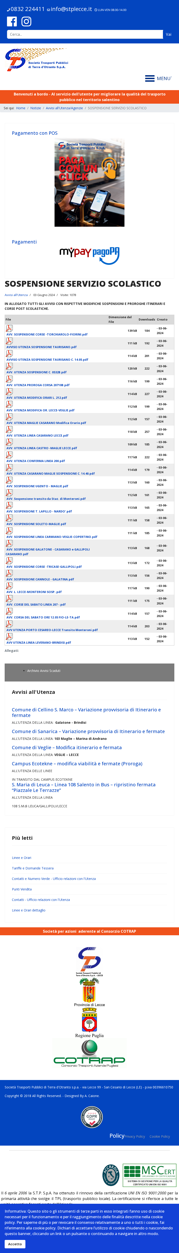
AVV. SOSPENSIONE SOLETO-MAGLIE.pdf (36, 524)
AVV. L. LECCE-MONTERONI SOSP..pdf (34, 592)
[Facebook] (12, 21)
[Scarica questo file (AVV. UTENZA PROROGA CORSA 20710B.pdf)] (56, 381)
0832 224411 (28, 9)
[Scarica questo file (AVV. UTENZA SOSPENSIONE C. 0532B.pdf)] (56, 368)
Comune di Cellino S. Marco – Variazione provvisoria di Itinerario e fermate (86, 712)
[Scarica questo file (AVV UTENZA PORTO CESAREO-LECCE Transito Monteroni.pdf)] (56, 626)
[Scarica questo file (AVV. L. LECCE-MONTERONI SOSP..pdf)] (56, 588)
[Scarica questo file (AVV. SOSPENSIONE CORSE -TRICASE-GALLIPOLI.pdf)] (56, 563)
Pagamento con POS (35, 133)
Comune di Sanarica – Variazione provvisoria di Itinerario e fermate (88, 731)
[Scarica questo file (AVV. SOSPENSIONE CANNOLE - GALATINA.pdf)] (56, 575)
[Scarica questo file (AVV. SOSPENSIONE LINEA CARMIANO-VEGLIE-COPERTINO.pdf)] (56, 533)
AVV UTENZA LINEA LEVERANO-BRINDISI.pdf (39, 643)
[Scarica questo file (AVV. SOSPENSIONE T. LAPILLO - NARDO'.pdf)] (56, 507)
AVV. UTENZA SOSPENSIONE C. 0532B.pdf (37, 372)
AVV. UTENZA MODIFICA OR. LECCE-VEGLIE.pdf (41, 410)
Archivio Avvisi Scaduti (43, 670)
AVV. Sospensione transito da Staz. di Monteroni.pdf (46, 499)
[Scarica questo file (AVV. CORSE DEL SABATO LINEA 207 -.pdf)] (56, 601)
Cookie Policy (160, 1136)
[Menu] (159, 78)
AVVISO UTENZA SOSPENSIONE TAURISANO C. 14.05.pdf (47, 360)
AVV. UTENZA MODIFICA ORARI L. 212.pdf (37, 398)
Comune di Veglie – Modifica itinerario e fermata (67, 747)
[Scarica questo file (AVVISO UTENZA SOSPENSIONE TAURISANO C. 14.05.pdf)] (56, 356)
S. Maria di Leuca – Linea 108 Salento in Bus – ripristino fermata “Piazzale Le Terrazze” (84, 787)
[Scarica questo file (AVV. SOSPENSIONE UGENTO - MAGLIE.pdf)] (56, 482)
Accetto (15, 1244)
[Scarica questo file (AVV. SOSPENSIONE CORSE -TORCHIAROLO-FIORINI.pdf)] (56, 330)
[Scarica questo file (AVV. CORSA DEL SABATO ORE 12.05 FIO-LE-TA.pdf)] (56, 613)
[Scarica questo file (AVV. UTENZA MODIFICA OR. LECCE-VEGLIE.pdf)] (56, 406)
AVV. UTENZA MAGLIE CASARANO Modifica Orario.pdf (46, 423)
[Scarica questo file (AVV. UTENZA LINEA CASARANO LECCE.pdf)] (56, 432)
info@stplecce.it (71, 9)
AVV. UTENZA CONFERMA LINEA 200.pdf (36, 461)
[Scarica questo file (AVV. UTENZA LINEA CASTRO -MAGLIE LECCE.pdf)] (56, 444)
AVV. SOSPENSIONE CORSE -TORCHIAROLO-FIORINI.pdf (47, 334)
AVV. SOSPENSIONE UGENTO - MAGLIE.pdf (37, 486)
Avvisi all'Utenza (16, 295)
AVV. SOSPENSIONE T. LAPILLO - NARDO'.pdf (39, 511)
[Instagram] (26, 21)
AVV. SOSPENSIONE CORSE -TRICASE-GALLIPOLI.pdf (44, 567)
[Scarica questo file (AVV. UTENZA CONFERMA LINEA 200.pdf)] (56, 457)
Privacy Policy (134, 1136)
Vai (168, 34)
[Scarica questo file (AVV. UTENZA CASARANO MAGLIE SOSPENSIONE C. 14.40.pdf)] (56, 470)
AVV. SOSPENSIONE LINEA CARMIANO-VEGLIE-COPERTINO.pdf (52, 537)
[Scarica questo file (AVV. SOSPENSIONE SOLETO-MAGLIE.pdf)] (56, 520)
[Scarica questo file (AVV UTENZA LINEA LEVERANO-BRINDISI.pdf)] (56, 639)
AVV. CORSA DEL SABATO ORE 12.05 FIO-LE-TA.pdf (43, 617)
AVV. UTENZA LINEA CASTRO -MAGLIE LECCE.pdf (42, 448)
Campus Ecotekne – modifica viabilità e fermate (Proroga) (77, 763)
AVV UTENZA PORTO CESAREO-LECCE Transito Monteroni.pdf (52, 630)
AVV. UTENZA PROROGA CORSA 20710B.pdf (38, 385)
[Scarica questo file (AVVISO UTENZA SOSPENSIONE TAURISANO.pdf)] (56, 343)
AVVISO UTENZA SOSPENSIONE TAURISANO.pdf (42, 347)
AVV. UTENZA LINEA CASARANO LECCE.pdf (38, 436)
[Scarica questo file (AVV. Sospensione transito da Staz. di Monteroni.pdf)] (56, 495)
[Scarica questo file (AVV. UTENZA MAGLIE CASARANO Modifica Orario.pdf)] (56, 419)
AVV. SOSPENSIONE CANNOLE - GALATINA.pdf (40, 579)
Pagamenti (24, 242)
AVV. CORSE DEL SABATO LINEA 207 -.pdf (36, 605)
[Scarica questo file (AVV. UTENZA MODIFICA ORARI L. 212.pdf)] (56, 394)
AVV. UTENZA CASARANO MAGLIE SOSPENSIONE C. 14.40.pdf (51, 474)
